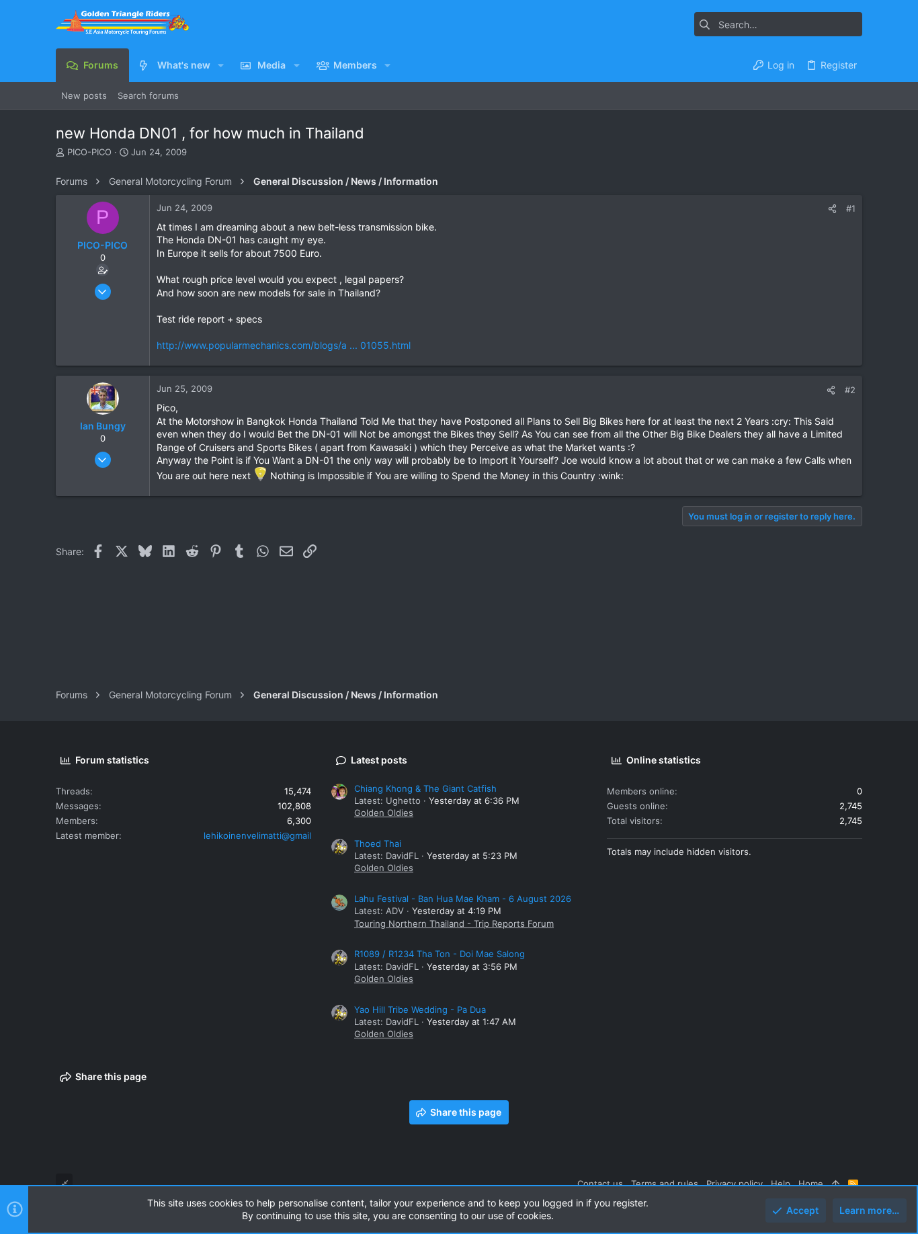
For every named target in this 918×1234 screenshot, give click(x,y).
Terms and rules (664, 1183)
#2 (850, 389)
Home (810, 1183)
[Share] (832, 208)
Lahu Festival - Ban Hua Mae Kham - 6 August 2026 (462, 898)
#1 (851, 208)
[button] (221, 65)
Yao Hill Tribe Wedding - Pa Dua (420, 1009)
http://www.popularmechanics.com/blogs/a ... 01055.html (284, 345)
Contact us (600, 1183)
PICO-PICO (89, 152)
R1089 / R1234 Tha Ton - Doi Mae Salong (439, 953)
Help (780, 1183)
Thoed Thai (377, 843)
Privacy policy (734, 1183)
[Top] (835, 1184)
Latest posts (379, 760)
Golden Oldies (383, 812)
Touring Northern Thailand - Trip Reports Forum (454, 923)
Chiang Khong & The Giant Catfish (425, 788)
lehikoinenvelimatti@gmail (257, 835)
